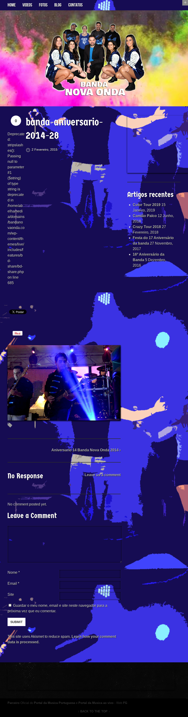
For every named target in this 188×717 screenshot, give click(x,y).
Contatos (75, 5)
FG (125, 703)
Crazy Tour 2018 (147, 227)
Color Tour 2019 (146, 205)
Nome (14, 572)
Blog (57, 5)
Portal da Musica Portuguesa (54, 703)
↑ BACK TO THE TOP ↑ (94, 711)
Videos (27, 5)
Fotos (43, 5)
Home (12, 5)
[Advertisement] (157, 144)
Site (11, 594)
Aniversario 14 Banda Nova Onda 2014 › (86, 450)
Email (12, 583)
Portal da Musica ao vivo (95, 703)
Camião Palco (145, 216)
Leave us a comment (103, 475)
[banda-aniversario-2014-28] (64, 418)
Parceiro (13, 703)
